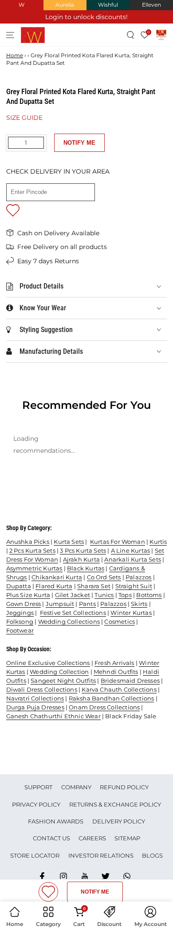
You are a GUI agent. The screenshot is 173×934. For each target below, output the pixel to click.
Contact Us (51, 838)
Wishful (108, 4)
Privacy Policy (36, 804)
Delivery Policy (118, 821)
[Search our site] (131, 35)
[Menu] (10, 35)
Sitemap (127, 838)
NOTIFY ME (79, 142)
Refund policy (124, 787)
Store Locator (34, 855)
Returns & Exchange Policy (115, 804)
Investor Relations (101, 855)
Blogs (152, 855)
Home (14, 55)
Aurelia (64, 4)
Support (38, 787)
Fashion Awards (55, 821)
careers (92, 838)
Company (76, 787)
